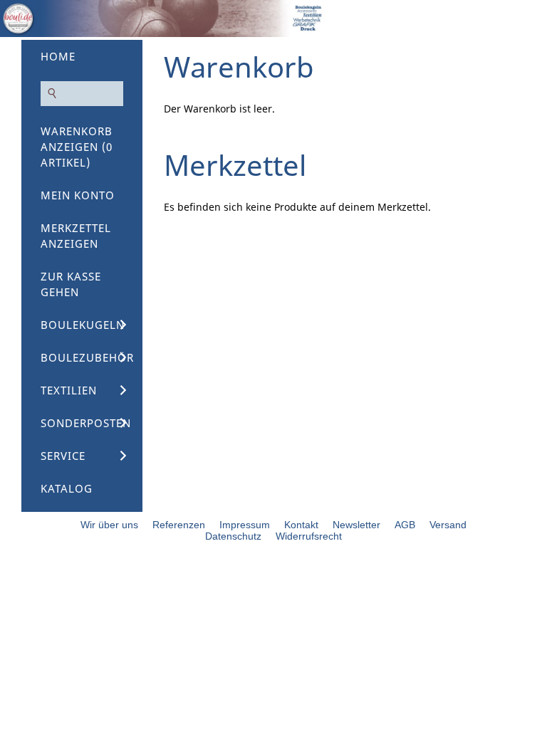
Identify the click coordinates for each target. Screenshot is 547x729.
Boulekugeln (83, 325)
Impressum (244, 524)
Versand (448, 524)
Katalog (67, 488)
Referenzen (178, 524)
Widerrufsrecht (309, 536)
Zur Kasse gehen (71, 284)
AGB (405, 524)
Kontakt (301, 524)
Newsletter (356, 524)
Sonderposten (86, 423)
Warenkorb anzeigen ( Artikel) (77, 146)
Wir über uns (109, 524)
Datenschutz (233, 536)
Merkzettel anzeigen (76, 236)
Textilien (69, 390)
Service (63, 456)
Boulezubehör (87, 357)
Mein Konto (78, 195)
